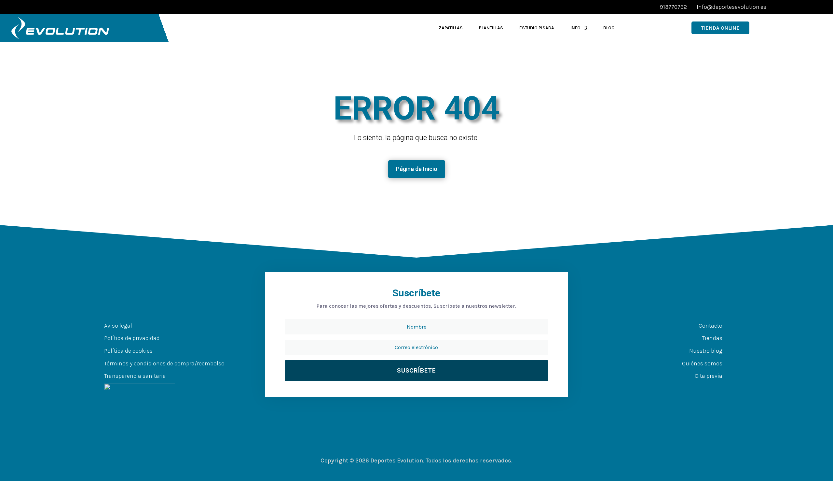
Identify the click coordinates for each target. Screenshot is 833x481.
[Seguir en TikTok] (720, 389)
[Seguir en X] (694, 389)
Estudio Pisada (536, 28)
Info (575, 28)
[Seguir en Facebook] (681, 389)
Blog (609, 28)
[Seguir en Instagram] (707, 389)
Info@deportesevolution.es (731, 6)
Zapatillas (451, 28)
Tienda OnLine (720, 28)
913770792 (673, 6)
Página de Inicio (416, 168)
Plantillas (491, 28)
